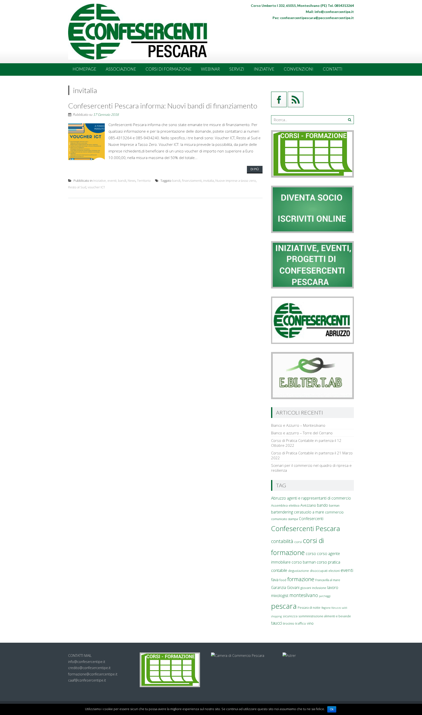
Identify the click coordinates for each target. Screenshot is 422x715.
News (132, 180)
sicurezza (290, 616)
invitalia (208, 180)
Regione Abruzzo (331, 607)
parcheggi (325, 596)
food (282, 580)
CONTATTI (332, 69)
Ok (332, 709)
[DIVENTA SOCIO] (312, 231)
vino (310, 623)
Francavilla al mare (327, 580)
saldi (344, 607)
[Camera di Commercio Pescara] (237, 655)
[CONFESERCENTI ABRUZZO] (312, 342)
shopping (276, 616)
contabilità (282, 541)
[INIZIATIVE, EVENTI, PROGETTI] (312, 287)
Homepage (84, 69)
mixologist (279, 595)
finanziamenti (192, 180)
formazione (300, 579)
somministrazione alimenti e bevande (324, 616)
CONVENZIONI (298, 69)
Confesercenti (311, 518)
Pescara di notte (309, 608)
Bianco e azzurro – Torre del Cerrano (302, 432)
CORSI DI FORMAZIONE (168, 69)
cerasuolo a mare (309, 512)
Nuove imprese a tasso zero (235, 180)
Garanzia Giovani (285, 587)
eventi (347, 570)
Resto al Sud (77, 187)
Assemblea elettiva (285, 505)
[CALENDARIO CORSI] (312, 176)
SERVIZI (236, 69)
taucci (276, 623)
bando (322, 505)
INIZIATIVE (264, 69)
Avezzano (308, 505)
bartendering (282, 512)
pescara (284, 606)
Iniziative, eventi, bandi (109, 180)
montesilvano (303, 595)
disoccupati (318, 570)
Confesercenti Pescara (305, 528)
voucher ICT (96, 187)
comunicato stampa (284, 519)
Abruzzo (278, 498)
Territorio (144, 180)
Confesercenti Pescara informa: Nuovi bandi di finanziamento (162, 105)
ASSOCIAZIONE (121, 69)
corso (311, 553)
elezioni (334, 571)
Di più (255, 169)
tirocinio (288, 623)
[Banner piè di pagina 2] (289, 655)
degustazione (298, 570)
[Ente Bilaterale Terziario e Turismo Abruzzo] (312, 397)
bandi (176, 180)
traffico (300, 623)
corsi (298, 542)
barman (334, 505)
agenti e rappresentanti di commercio (319, 498)
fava (274, 579)
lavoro (332, 587)
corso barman (304, 562)
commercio (334, 512)
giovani (305, 588)
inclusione (319, 588)
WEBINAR (210, 69)
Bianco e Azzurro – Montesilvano (298, 425)
